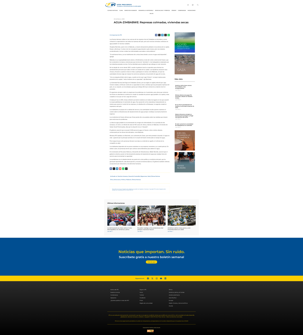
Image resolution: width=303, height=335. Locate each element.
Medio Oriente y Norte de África (178, 303)
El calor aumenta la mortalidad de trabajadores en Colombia (184, 124)
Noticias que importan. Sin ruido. (151, 251)
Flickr (141, 300)
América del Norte (174, 295)
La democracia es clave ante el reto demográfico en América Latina (119, 228)
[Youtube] (161, 278)
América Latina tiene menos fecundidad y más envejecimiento (183, 87)
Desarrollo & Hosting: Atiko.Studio (151, 327)
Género (174, 10)
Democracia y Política (119, 179)
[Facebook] (148, 278)
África (111, 179)
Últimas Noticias (112, 10)
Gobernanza (182, 10)
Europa (171, 300)
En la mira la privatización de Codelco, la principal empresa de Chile (184, 106)
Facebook (142, 298)
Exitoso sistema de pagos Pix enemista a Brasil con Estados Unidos (183, 96)
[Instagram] (157, 278)
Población (128, 179)
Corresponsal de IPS (116, 35)
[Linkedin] (165, 278)
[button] (198, 5)
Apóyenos (113, 298)
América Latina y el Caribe (176, 292)
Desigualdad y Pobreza (162, 10)
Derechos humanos (130, 10)
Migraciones (191, 10)
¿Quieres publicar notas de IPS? (119, 300)
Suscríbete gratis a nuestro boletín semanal (151, 257)
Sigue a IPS (143, 289)
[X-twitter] (152, 278)
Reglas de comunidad (146, 303)
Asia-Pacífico (173, 298)
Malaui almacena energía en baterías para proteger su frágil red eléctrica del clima (184, 116)
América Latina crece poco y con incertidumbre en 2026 (179, 228)
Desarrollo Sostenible (145, 10)
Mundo (171, 306)
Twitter (142, 295)
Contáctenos (114, 295)
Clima (121, 10)
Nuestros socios (115, 292)
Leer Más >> (178, 90)
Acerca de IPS (114, 289)
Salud (151, 13)
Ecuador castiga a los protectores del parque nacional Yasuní (150, 228)
